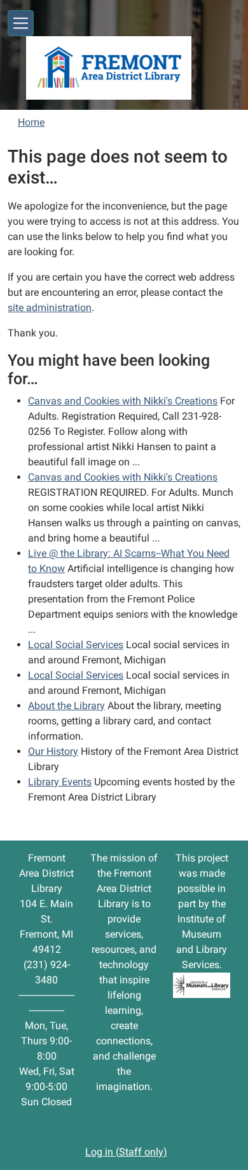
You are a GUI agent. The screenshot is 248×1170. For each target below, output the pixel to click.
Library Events (60, 782)
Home (31, 122)
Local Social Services (75, 645)
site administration (50, 308)
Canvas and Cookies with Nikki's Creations (122, 401)
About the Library (66, 706)
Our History (53, 751)
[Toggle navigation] (21, 23)
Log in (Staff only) (126, 1152)
